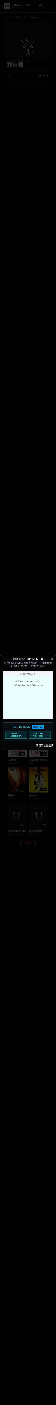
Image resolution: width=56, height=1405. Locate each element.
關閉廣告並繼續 (44, 745)
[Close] (52, 659)
